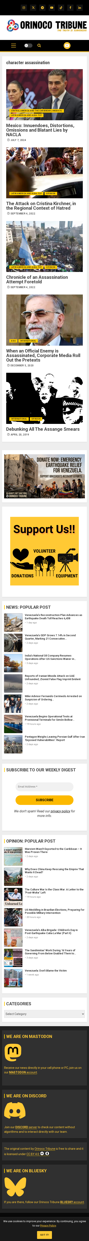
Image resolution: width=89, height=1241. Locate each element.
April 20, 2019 (20, 434)
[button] (13, 47)
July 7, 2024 (18, 140)
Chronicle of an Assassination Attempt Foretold (37, 279)
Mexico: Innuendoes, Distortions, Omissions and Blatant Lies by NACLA (40, 130)
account (23, 1072)
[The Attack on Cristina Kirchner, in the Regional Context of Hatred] (44, 172)
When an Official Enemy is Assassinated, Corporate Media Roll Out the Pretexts (43, 355)
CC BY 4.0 (32, 1154)
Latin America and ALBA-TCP (26, 115)
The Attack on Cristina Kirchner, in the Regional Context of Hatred (41, 206)
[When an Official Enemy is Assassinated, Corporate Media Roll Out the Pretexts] (44, 320)
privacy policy (60, 811)
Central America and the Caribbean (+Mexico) (36, 111)
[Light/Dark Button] (28, 45)
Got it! (44, 1235)
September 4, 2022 (23, 213)
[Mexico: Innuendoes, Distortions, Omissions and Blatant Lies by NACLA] (44, 94)
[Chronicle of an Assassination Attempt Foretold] (44, 246)
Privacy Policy (48, 1225)
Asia (13, 341)
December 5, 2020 (22, 365)
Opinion (50, 193)
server (26, 1127)
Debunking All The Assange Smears (43, 429)
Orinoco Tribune (45, 1148)
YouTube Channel (62, 45)
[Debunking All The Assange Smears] (44, 398)
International (28, 341)
